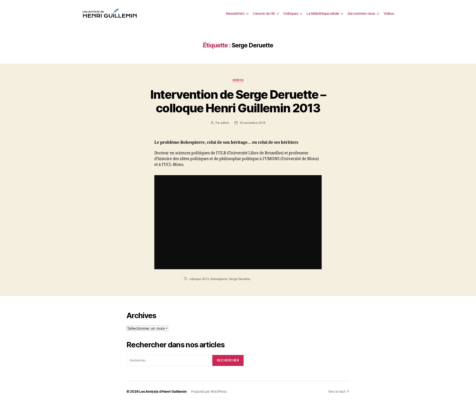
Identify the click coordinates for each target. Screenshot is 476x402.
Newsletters (235, 13)
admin (225, 123)
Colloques (290, 13)
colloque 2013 (199, 279)
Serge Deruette (239, 279)
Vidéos (389, 13)
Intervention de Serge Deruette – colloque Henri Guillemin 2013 (238, 101)
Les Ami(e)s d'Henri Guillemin (162, 391)
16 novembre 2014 (252, 123)
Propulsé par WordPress (209, 391)
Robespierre (218, 279)
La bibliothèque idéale (323, 13)
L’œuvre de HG (264, 13)
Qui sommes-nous (361, 13)
